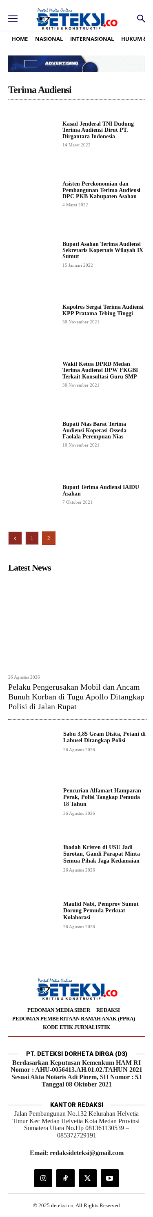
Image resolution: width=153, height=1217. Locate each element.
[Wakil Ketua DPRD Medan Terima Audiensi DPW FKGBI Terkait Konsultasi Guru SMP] (32, 374)
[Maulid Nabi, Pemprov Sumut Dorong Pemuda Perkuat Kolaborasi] (32, 925)
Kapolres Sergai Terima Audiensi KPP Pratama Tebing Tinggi (103, 310)
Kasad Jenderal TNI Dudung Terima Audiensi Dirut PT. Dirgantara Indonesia (98, 130)
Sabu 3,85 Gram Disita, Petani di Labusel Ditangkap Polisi (104, 737)
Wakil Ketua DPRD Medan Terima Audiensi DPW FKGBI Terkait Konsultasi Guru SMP (100, 370)
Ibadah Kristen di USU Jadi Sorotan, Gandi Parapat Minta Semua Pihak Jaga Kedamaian (101, 854)
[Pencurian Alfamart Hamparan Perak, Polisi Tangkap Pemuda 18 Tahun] (32, 812)
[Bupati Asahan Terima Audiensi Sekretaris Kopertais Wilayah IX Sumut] (32, 254)
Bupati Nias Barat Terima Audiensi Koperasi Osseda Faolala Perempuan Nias (94, 430)
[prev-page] (15, 538)
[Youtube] (110, 1178)
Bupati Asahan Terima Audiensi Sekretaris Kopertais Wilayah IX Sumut (102, 250)
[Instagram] (43, 1178)
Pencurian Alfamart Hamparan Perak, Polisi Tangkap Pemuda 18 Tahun (102, 798)
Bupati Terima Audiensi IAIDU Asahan (100, 490)
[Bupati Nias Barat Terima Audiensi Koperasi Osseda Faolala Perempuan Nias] (32, 434)
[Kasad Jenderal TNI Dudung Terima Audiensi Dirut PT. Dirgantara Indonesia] (32, 133)
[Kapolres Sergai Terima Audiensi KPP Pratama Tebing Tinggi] (32, 314)
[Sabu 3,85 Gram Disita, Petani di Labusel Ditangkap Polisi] (32, 755)
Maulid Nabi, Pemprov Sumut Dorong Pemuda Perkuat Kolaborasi (101, 911)
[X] (88, 1178)
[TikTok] (65, 1178)
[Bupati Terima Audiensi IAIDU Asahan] (32, 494)
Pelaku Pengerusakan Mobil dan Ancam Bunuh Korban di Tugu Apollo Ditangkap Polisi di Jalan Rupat (76, 696)
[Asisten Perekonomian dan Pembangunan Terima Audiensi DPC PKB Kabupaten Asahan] (32, 194)
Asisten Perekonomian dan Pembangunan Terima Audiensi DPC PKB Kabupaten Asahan (101, 190)
